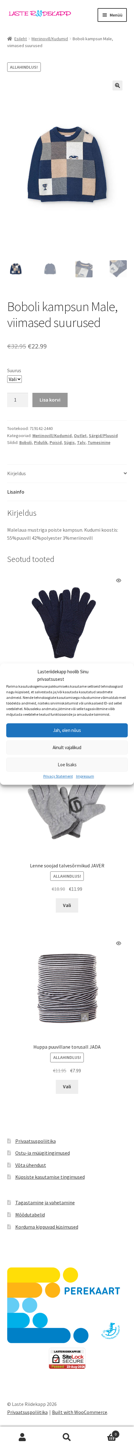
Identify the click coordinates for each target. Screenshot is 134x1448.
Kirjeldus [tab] (16, 473)
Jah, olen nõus (67, 730)
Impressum (85, 776)
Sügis (69, 442)
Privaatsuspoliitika (35, 1141)
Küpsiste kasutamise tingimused (50, 1177)
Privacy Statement (58, 776)
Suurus (14, 370)
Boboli (25, 442)
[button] (117, 85)
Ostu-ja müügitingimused (42, 1153)
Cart (103, 1431)
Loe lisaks (67, 765)
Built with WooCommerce (79, 1412)
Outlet (80, 435)
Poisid (56, 442)
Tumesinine (99, 442)
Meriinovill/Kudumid (49, 38)
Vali (67, 905)
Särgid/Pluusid (103, 435)
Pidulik (40, 442)
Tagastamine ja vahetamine (45, 1202)
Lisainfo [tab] (15, 492)
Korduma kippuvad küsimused (46, 1227)
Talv (81, 442)
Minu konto (22, 1437)
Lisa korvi (50, 400)
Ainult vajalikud (67, 747)
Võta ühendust (30, 1165)
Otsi (67, 1437)
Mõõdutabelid (30, 1215)
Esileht (20, 38)
